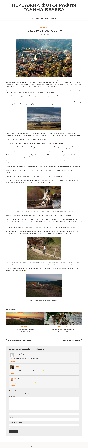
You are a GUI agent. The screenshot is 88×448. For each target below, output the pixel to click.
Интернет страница (15, 422)
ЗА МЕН (47, 18)
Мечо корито (43, 300)
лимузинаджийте (29, 211)
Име (10, 412)
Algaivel (47, 34)
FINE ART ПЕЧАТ (35, 18)
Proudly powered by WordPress (35, 446)
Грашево (38, 300)
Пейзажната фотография (25, 329)
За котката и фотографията (63, 329)
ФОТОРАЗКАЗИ (44, 27)
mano (15, 378)
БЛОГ (42, 18)
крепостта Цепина (45, 84)
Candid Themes (57, 446)
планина (52, 300)
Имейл (11, 417)
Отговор (12, 361)
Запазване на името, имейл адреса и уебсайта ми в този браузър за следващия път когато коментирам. (41, 427)
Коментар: (12, 396)
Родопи (55, 300)
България (33, 300)
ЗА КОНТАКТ (54, 18)
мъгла (48, 300)
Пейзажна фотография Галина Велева (44, 7)
